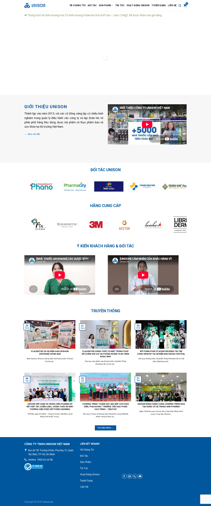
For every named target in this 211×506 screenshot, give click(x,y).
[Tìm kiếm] (180, 5)
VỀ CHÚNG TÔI (78, 5)
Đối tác (92, 5)
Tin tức (119, 5)
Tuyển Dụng (159, 5)
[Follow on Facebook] (124, 476)
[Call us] (134, 476)
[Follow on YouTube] (140, 476)
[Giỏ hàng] (185, 5)
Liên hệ (172, 5)
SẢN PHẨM (105, 5)
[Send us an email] (129, 476)
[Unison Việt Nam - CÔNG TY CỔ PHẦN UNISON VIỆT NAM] (39, 5)
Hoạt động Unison (138, 5)
